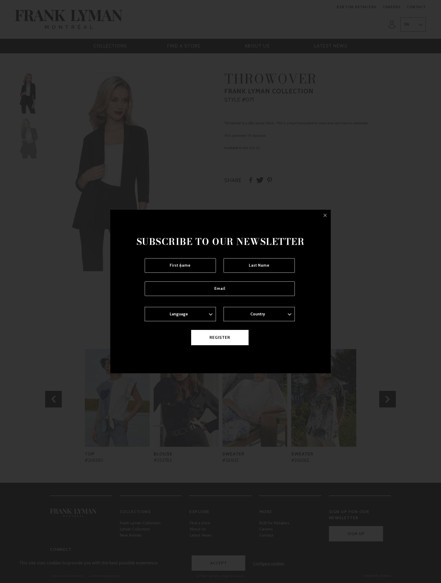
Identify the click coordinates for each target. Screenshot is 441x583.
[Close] (325, 215)
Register (220, 337)
